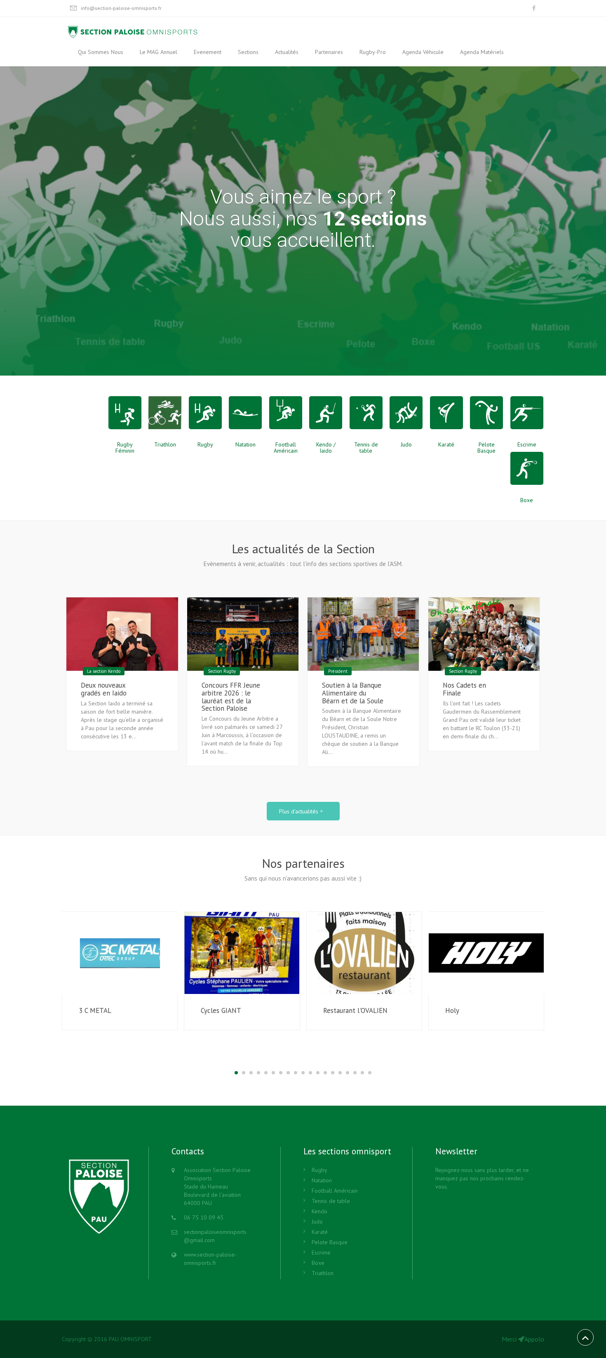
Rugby (319, 1170)
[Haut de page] (585, 1337)
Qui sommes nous (100, 52)
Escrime (321, 1252)
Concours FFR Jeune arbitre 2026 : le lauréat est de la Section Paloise (231, 696)
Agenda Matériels (482, 52)
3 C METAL (95, 1011)
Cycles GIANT (221, 1011)
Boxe (318, 1262)
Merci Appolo (523, 1339)
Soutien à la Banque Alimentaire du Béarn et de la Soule (352, 693)
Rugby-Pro (372, 52)
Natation (322, 1180)
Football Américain (335, 1190)
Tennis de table (331, 1201)
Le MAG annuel (158, 52)
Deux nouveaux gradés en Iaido (104, 689)
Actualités (286, 52)
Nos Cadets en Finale (464, 689)
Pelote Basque (330, 1242)
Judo (317, 1221)
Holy (452, 1011)
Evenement (207, 52)
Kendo (319, 1211)
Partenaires (329, 52)
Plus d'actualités (299, 811)
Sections (248, 52)
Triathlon (323, 1273)
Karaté (320, 1232)
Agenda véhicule (423, 52)
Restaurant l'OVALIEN (355, 1011)
